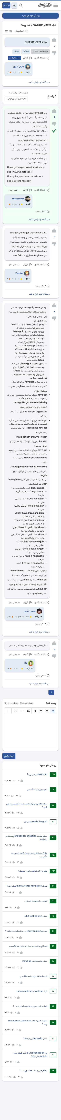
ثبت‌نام (6, 5)
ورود (14, 5)
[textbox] (30, 731)
